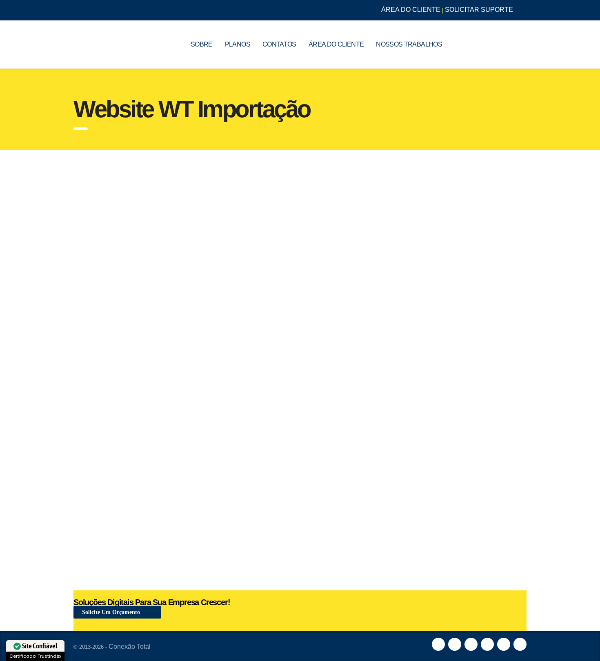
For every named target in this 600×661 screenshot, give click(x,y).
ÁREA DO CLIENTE (410, 9)
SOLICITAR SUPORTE (479, 9)
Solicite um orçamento (112, 612)
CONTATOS (279, 44)
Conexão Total (130, 646)
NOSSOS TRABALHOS (409, 44)
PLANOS (237, 44)
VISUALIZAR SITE (125, 185)
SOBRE (202, 44)
